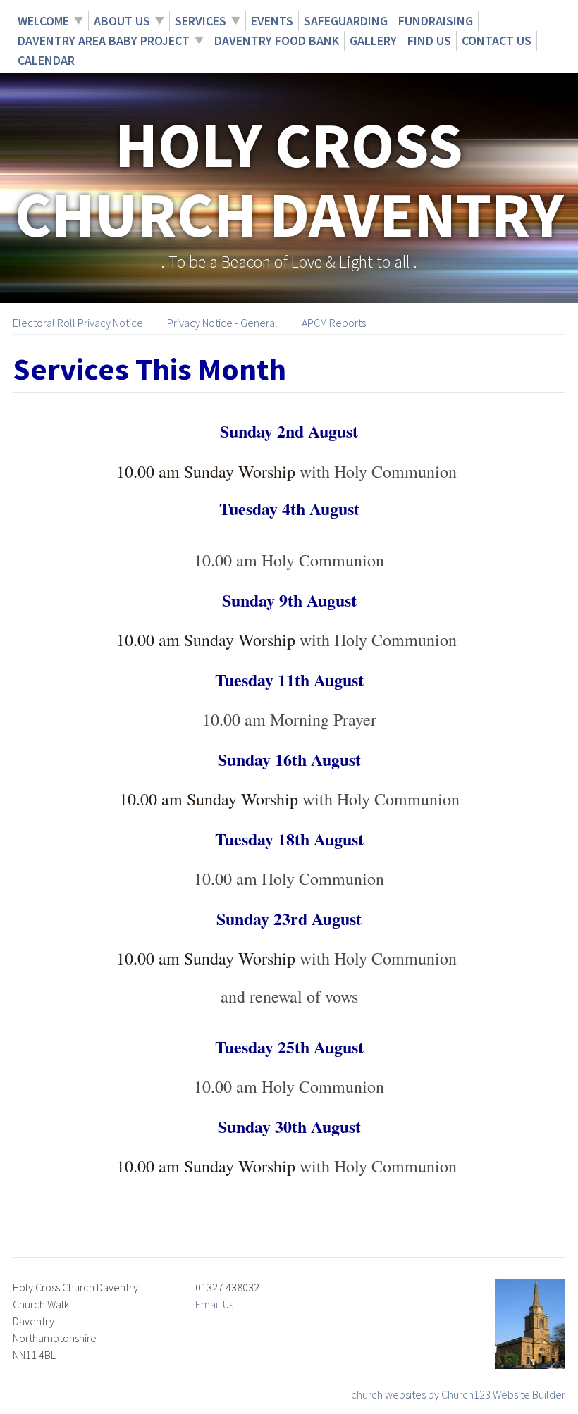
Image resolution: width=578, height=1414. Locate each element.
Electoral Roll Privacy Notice (78, 323)
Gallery (373, 40)
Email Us (214, 1304)
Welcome (43, 21)
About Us (122, 21)
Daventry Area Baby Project (104, 40)
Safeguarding (346, 21)
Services (200, 21)
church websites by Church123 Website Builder (458, 1394)
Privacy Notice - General (222, 323)
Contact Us (496, 40)
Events (272, 21)
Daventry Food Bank (276, 40)
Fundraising (435, 21)
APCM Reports (334, 323)
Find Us (429, 40)
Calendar (46, 60)
